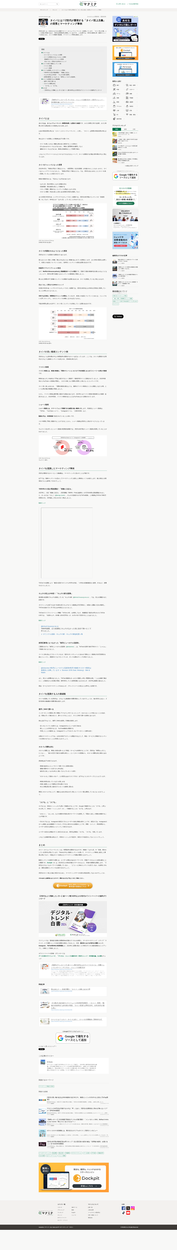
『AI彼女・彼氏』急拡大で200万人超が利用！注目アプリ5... (128, 140)
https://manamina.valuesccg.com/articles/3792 (61, 969)
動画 (73, 1210)
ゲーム (118, 93)
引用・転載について (93, 1215)
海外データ (74, 1207)
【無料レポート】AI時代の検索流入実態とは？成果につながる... (128, 267)
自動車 (131, 102)
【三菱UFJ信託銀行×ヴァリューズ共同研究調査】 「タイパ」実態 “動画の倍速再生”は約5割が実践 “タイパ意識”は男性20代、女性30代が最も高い (78, 1005)
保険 (118, 98)
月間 (134, 129)
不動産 (131, 98)
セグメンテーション (52, 1155)
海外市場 (119, 119)
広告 (131, 110)
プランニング (61, 1210)
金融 (131, 93)
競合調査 (54, 1153)
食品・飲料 (133, 85)
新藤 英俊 (120, 143)
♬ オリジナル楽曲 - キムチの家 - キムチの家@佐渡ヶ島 (62, 634)
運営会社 (90, 1217)
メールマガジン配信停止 (94, 1212)
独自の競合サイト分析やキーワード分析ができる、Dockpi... (128, 260)
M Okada (50, 1062)
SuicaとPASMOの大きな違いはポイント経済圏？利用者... (128, 153)
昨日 (117, 129)
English (73, 1212)
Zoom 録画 (42, 1155)
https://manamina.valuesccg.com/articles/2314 (61, 1021)
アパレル (119, 106)
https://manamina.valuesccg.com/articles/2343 (61, 1009)
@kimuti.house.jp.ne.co (80, 597)
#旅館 (76, 668)
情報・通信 (133, 114)
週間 (125, 129)
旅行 (118, 85)
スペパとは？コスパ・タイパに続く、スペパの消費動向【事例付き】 (77, 1019)
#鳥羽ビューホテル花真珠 (59, 668)
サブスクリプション (77, 1153)
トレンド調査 (62, 1155)
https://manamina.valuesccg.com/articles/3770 (61, 104)
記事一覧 (90, 1207)
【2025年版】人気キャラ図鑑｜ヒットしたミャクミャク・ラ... (127, 133)
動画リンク (42, 503)
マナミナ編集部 (50, 1103)
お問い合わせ (121, 4)
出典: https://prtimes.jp (44, 341)
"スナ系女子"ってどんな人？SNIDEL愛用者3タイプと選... (127, 146)
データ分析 (86, 1153)
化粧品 (131, 106)
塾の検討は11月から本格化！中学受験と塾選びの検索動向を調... (128, 159)
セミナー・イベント (63, 1220)
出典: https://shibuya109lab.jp (46, 240)
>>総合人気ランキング (131, 165)
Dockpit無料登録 (133, 4)
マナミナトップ (44, 10)
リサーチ (60, 1207)
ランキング (60, 1212)
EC (117, 114)
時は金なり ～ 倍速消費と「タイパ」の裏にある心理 (70, 989)
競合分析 (61, 1153)
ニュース (74, 1215)
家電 (118, 102)
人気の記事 (91, 1210)
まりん (119, 156)
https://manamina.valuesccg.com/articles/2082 (61, 991)
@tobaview (70, 646)
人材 (118, 110)
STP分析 (93, 1153)
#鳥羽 (71, 668)
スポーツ (132, 89)
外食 (118, 89)
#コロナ (82, 668)
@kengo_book (60, 495)
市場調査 (67, 1153)
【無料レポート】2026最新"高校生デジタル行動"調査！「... (128, 275)
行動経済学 (100, 1153)
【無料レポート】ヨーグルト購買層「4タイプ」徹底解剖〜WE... (128, 282)
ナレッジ (55, 10)
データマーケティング (44, 1153)
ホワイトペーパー (62, 1217)
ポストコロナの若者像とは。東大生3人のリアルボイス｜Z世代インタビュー (72, 1130)
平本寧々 (120, 136)
